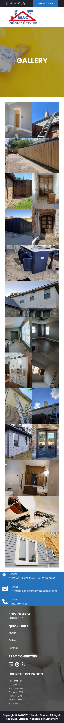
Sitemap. (23, 718)
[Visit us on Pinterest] (17, 664)
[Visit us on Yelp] (23, 664)
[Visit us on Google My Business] (11, 664)
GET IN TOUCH (45, 3)
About (12, 632)
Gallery (13, 640)
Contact (13, 647)
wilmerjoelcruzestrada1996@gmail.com (34, 590)
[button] (53, 17)
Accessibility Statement (44, 718)
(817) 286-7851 (18, 3)
